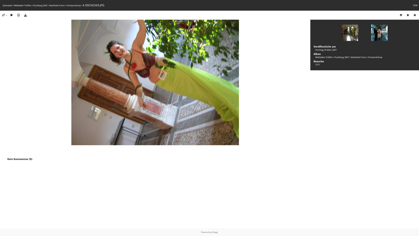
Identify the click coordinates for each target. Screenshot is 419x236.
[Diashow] (11, 15)
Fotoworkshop (73, 5)
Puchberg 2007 (40, 5)
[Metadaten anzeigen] (18, 15)
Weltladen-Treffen (22, 5)
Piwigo (215, 232)
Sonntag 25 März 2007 (326, 49)
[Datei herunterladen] (25, 15)
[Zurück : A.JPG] (407, 15)
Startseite (7, 5)
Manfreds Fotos (57, 5)
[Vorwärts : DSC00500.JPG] (414, 15)
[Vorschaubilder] (401, 15)
